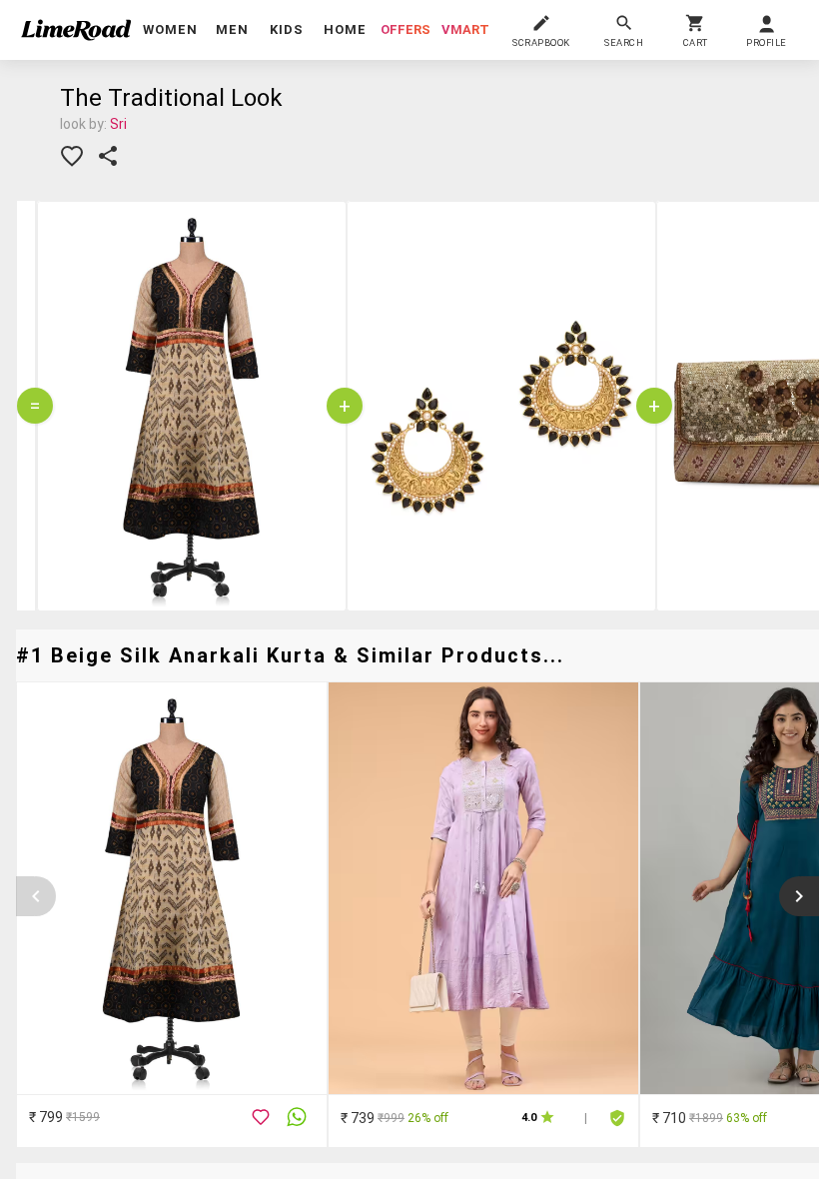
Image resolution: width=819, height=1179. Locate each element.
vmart (465, 29)
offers (405, 29)
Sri (118, 124)
